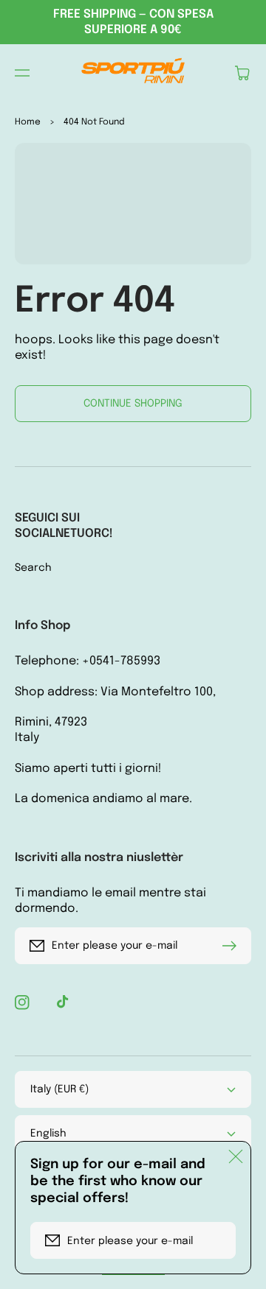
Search (33, 568)
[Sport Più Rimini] (133, 73)
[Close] (235, 1156)
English (48, 1133)
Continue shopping (133, 403)
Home (28, 122)
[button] (22, 73)
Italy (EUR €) (59, 1089)
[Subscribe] (232, 945)
